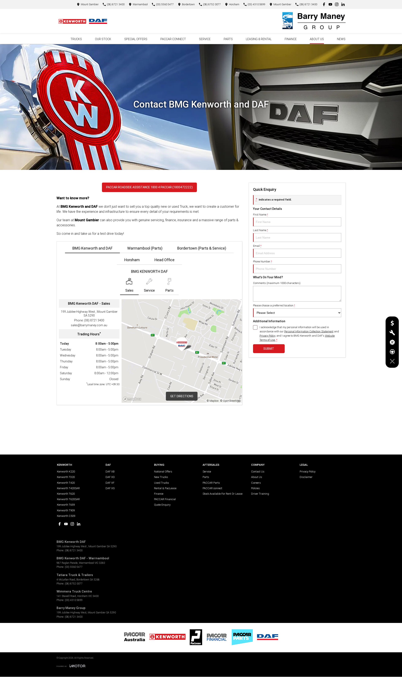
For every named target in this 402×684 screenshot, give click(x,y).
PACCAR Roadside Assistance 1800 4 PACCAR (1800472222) (149, 187)
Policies (255, 488)
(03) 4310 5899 (74, 600)
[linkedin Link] (343, 4)
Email (257, 246)
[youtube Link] (330, 4)
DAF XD (110, 477)
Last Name (260, 230)
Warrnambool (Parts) (144, 248)
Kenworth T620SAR (68, 499)
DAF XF (110, 483)
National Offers (163, 471)
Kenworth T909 (66, 510)
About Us (317, 39)
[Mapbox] (133, 399)
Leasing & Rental (259, 39)
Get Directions (181, 396)
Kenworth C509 (66, 516)
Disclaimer (306, 477)
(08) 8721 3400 (94, 320)
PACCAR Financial (165, 499)
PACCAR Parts (211, 483)
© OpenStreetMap (230, 400)
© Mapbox (213, 400)
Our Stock (103, 39)
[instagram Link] (336, 4)
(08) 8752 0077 (74, 583)
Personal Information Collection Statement (308, 331)
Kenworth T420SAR (68, 488)
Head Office (164, 259)
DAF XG (110, 488)
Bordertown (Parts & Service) (201, 248)
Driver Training (260, 494)
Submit (268, 349)
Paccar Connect (173, 39)
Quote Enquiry (162, 505)
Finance (291, 39)
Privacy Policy (267, 335)
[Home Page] (83, 21)
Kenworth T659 (66, 505)
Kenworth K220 (66, 471)
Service (205, 39)
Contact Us (257, 471)
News (341, 39)
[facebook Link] (324, 4)
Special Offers (135, 39)
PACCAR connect (212, 488)
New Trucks (161, 477)
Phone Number (262, 261)
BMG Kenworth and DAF (92, 248)
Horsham (132, 259)
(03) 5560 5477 (74, 566)
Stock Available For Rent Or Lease (222, 494)
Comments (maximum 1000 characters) (276, 283)
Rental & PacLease (165, 488)
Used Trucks (161, 483)
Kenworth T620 (66, 494)
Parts (228, 39)
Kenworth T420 (66, 483)
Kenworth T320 (66, 477)
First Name (260, 214)
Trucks (76, 39)
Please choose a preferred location (274, 305)
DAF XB (110, 471)
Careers (256, 483)
